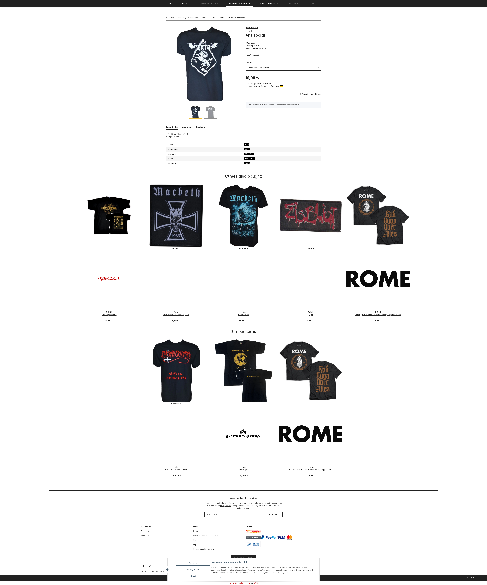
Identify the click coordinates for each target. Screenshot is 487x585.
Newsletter (145, 536)
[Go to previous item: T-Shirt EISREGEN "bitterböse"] (318, 17)
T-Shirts (257, 46)
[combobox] (283, 68)
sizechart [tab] (187, 127)
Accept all (193, 563)
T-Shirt (247, 163)
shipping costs (264, 83)
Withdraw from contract (243, 557)
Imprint (213, 577)
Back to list (172, 18)
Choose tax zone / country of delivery (263, 86)
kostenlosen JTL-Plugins (240, 583)
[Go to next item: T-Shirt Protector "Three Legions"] (313, 17)
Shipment (145, 531)
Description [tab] (172, 127)
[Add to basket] (168, 25)
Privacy (221, 577)
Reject (193, 576)
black (247, 144)
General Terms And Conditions (205, 536)
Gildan (247, 149)
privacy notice (225, 506)
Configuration (193, 569)
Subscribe (273, 514)
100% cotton (249, 154)
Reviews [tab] (200, 127)
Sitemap (196, 540)
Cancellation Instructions (203, 549)
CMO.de (257, 583)
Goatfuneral (252, 27)
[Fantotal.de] (170, 3)
